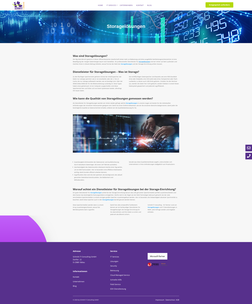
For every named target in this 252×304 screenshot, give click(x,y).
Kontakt (140, 5)
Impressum (160, 300)
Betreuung (114, 270)
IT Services (111, 5)
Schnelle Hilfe (116, 280)
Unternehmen (126, 5)
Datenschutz (170, 300)
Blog (149, 5)
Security (113, 266)
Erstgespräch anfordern (219, 5)
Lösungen (114, 261)
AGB (177, 300)
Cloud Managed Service (120, 275)
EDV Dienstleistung (118, 289)
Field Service (115, 284)
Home (100, 5)
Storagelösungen (144, 62)
